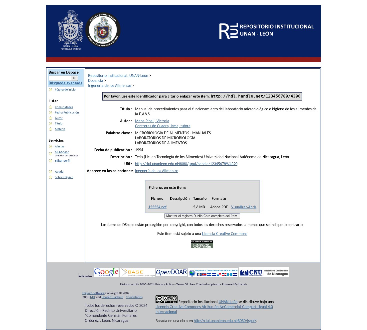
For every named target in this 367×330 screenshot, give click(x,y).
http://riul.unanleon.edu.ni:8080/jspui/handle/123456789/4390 (186, 164)
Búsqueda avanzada (65, 83)
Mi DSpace (62, 152)
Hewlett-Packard (112, 297)
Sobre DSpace (64, 177)
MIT (92, 297)
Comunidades (64, 107)
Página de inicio (65, 89)
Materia (60, 129)
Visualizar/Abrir (243, 207)
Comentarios (134, 297)
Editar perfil (62, 160)
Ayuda (59, 171)
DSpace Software (93, 293)
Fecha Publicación (67, 112)
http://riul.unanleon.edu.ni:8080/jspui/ (225, 321)
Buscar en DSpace (64, 73)
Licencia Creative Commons (224, 234)
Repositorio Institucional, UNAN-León (118, 76)
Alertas (59, 146)
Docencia (95, 81)
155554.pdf (157, 207)
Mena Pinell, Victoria (152, 121)
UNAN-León (228, 302)
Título (58, 123)
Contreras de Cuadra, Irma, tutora (162, 126)
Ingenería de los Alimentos (109, 86)
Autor (59, 118)
